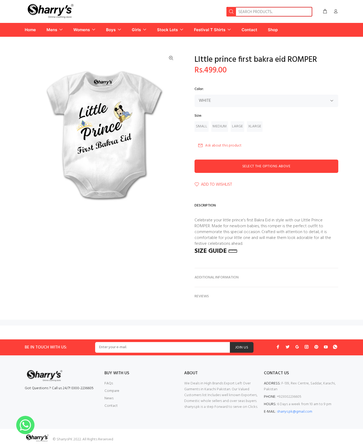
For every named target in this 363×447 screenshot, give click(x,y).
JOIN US (241, 347)
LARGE (237, 126)
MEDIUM (220, 126)
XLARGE (254, 126)
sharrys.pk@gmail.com (294, 412)
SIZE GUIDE (211, 251)
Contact (111, 406)
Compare (111, 391)
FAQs (108, 383)
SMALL (201, 126)
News (108, 398)
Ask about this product (223, 146)
